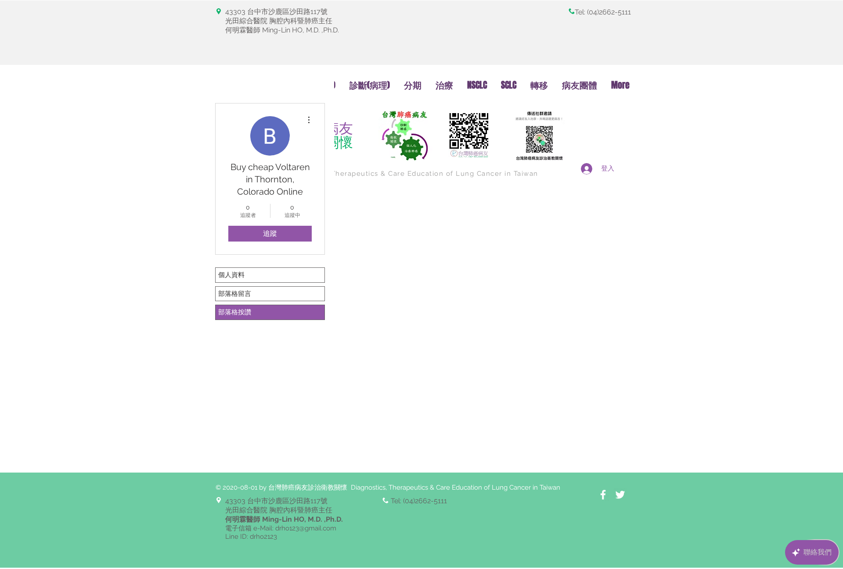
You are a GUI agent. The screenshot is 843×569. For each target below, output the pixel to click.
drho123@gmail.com (305, 528)
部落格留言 (234, 294)
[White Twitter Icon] (620, 494)
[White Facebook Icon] (603, 494)
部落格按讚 (234, 312)
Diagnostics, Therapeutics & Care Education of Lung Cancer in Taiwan (411, 174)
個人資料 (231, 275)
